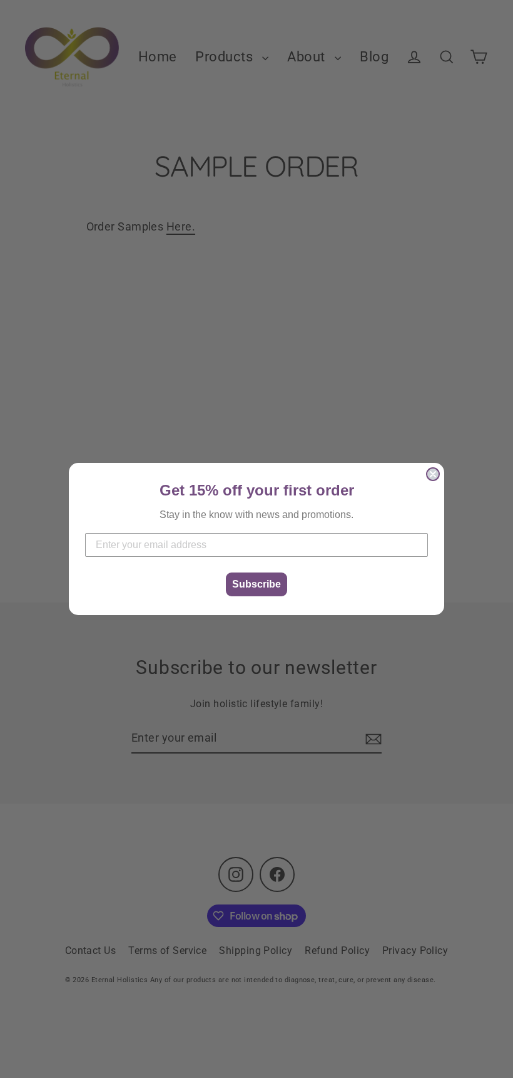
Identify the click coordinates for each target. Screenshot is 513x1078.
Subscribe (256, 584)
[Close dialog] (433, 474)
